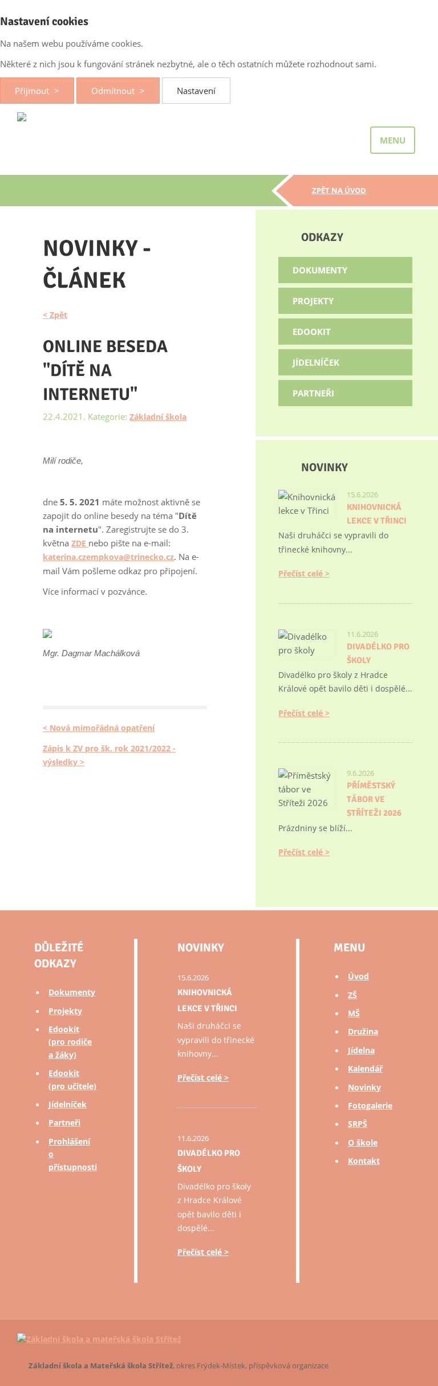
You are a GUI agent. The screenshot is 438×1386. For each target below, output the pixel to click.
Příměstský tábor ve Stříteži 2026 (374, 799)
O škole (363, 1142)
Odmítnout (114, 90)
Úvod (358, 976)
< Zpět (55, 314)
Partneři (313, 393)
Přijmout (33, 90)
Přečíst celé (300, 573)
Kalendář (365, 1068)
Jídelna (361, 1050)
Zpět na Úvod (339, 190)
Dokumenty (320, 270)
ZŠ (352, 995)
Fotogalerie (370, 1105)
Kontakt (364, 1160)
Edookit (312, 331)
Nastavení (196, 90)
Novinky (364, 1087)
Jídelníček (316, 362)
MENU (392, 140)
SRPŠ (357, 1123)
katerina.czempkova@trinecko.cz (108, 556)
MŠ (354, 1013)
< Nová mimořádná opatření (99, 727)
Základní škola (157, 416)
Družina (363, 1031)
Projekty (313, 300)
